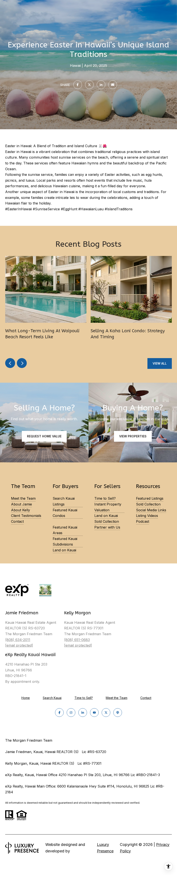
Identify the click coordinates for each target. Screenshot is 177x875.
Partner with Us (107, 527)
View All (160, 363)
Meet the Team (23, 498)
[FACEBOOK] (59, 712)
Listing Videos (147, 515)
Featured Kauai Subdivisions (65, 542)
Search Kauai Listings (64, 501)
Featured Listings (149, 498)
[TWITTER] (106, 712)
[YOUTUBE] (94, 712)
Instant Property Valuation (107, 507)
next (22, 363)
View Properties (133, 436)
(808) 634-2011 (17, 640)
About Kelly (20, 510)
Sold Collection (106, 521)
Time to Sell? (105, 498)
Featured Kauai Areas (65, 530)
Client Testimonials (26, 515)
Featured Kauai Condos (65, 513)
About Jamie (21, 504)
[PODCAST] (117, 712)
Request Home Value (44, 436)
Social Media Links (151, 510)
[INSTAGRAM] (71, 712)
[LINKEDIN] (82, 712)
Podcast (142, 521)
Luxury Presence (105, 847)
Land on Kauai (64, 550)
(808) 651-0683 (77, 640)
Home (25, 698)
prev (10, 363)
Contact (17, 521)
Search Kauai (52, 698)
